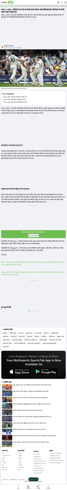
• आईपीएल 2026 (37, 456)
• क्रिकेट (19, 453)
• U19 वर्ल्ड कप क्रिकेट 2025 (40, 461)
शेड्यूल (3, 458)
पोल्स (3, 465)
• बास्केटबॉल (20, 465)
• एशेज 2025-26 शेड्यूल (54, 455)
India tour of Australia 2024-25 (16, 6)
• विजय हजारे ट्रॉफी (38, 473)
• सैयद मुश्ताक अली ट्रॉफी (39, 470)
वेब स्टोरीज (4, 462)
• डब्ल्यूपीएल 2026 (37, 459)
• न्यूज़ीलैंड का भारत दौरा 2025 (40, 463)
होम (1, 6)
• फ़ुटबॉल (19, 458)
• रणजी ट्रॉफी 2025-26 (39, 468)
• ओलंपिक (20, 455)
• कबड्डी (20, 462)
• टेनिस (19, 460)
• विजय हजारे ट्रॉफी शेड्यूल (54, 462)
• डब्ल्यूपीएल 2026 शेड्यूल (54, 458)
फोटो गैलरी (4, 470)
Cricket (5, 6)
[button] (7, 387)
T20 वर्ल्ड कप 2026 (6, 455)
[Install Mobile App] (58, 2)
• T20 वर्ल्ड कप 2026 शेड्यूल (55, 453)
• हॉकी (19, 470)
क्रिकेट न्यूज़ (4, 467)
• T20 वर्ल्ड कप (37, 454)
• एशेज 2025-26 (37, 466)
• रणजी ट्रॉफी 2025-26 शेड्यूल (56, 460)
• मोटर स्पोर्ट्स (20, 467)
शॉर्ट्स (3, 460)
